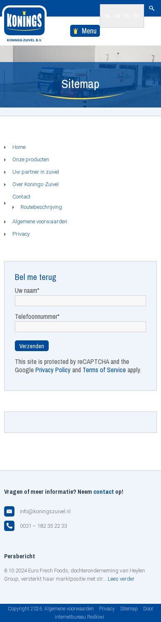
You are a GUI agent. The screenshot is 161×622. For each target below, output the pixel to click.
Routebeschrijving (41, 207)
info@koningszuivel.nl (45, 511)
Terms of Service (104, 369)
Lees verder (121, 579)
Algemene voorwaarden (39, 221)
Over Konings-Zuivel (35, 184)
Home (19, 147)
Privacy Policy (53, 369)
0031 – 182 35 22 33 (43, 526)
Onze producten (30, 159)
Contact (21, 197)
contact (103, 491)
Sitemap (129, 609)
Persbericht (19, 556)
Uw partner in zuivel (35, 172)
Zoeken (151, 8)
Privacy (21, 234)
